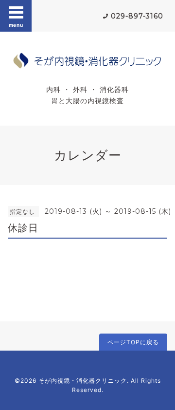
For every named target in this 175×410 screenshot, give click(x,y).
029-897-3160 (137, 16)
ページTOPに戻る (133, 342)
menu (16, 25)
